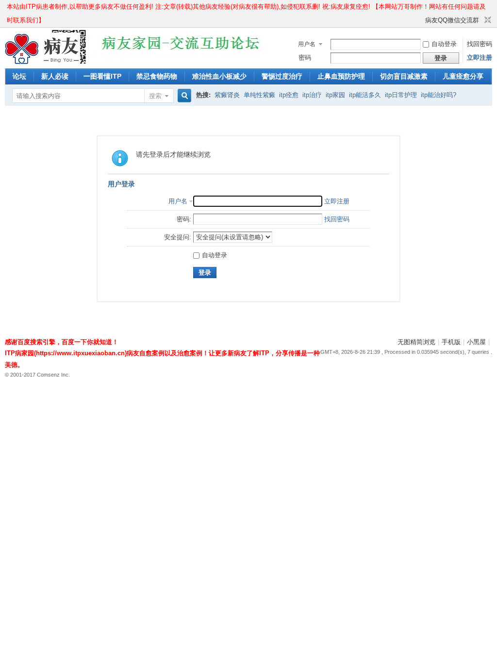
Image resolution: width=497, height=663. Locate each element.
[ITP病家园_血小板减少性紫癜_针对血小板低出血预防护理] (42, 62)
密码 (304, 57)
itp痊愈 (288, 95)
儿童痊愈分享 (463, 76)
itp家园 (335, 95)
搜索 (155, 95)
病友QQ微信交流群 (452, 20)
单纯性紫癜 (259, 95)
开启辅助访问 (420, 20)
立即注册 (479, 57)
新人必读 (54, 76)
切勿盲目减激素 (404, 76)
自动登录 (444, 44)
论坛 (19, 76)
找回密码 (479, 44)
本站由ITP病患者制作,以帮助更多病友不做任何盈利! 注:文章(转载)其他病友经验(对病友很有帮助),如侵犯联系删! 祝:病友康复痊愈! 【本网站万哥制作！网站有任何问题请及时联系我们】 (246, 8)
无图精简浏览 (416, 342)
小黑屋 (476, 342)
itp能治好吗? (438, 95)
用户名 (306, 44)
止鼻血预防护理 (341, 76)
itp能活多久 (365, 95)
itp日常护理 (401, 95)
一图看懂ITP (102, 76)
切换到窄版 (486, 20)
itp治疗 (312, 95)
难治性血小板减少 (219, 76)
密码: (184, 219)
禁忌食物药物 (156, 76)
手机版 (451, 342)
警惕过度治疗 (282, 76)
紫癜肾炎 (227, 95)
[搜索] (183, 95)
